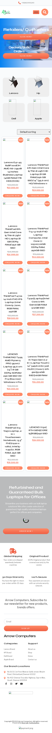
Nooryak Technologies (30, 723)
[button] (5, 520)
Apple (38, 118)
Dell (14, 118)
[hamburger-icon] (36, 12)
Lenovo (13, 93)
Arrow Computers (20, 636)
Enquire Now (13, 196)
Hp (38, 93)
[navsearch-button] (44, 12)
